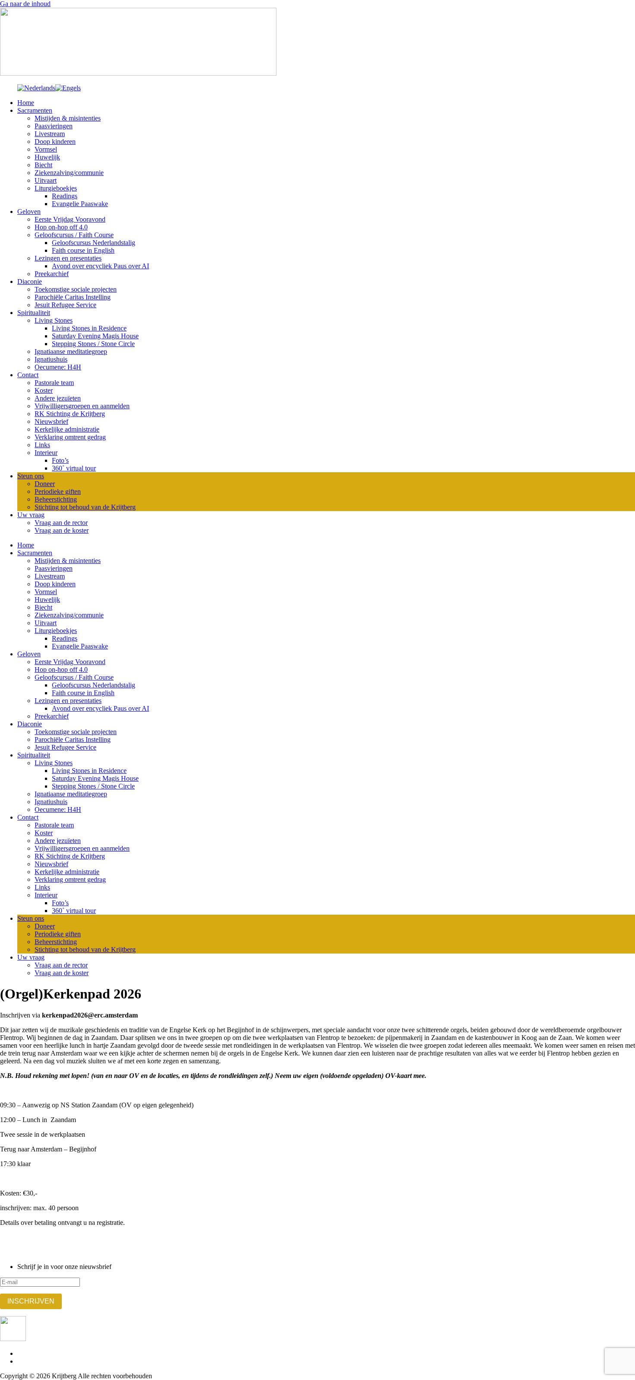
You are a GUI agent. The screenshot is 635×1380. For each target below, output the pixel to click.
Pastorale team (54, 382)
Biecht (43, 165)
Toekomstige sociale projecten (76, 289)
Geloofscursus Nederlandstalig (93, 242)
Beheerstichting (56, 499)
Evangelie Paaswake (80, 203)
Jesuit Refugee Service (65, 304)
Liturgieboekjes (56, 188)
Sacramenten (34, 110)
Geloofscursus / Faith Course (74, 234)
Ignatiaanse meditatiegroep (71, 351)
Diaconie (29, 281)
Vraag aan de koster (62, 530)
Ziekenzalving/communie (69, 172)
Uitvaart (46, 180)
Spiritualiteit (33, 312)
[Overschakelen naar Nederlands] (36, 88)
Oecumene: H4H (58, 367)
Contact (27, 374)
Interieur (46, 452)
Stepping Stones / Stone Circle (93, 343)
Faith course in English (83, 250)
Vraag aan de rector (61, 522)
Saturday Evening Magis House (95, 336)
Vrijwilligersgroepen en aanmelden (82, 406)
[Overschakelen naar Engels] (68, 88)
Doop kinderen (55, 141)
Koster (44, 390)
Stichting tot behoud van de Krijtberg (85, 507)
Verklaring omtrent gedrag (70, 437)
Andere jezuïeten (58, 398)
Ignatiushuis (51, 359)
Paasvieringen (54, 126)
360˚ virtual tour (74, 468)
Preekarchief (52, 273)
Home (25, 102)
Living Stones (54, 320)
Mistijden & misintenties (68, 118)
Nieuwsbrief (51, 421)
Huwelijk (47, 157)
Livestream (50, 133)
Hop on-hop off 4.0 (61, 227)
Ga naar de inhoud (25, 3)
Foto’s (60, 460)
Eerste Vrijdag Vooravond (70, 219)
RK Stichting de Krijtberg (70, 413)
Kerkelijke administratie (67, 429)
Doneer (45, 483)
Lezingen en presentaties (68, 258)
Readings (64, 196)
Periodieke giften (58, 491)
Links (42, 444)
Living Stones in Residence (89, 328)
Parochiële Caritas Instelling (73, 297)
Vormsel (46, 149)
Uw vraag (30, 514)
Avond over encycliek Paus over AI (100, 266)
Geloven (29, 211)
